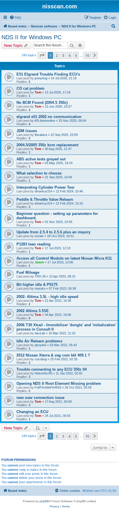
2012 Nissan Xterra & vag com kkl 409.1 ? (53, 355)
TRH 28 (40, 276)
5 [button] (76, 55)
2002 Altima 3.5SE (32, 311)
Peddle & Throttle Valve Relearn (44, 199)
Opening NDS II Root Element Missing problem (58, 383)
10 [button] (87, 55)
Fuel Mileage (27, 272)
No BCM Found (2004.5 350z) (42, 102)
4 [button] (69, 55)
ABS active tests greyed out (41, 159)
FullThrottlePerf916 (48, 387)
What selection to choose (39, 173)
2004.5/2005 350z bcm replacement (47, 145)
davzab (40, 333)
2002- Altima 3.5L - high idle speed (47, 297)
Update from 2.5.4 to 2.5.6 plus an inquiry (53, 232)
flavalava (41, 134)
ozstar (39, 236)
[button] (42, 55)
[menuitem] (15, 17)
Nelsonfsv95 (43, 373)
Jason (39, 262)
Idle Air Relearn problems (39, 341)
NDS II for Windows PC (31, 37)
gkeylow (40, 345)
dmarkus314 (43, 191)
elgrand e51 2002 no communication (48, 117)
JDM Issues (26, 131)
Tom (38, 92)
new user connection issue (40, 397)
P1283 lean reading (33, 244)
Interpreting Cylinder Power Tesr (45, 187)
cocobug (41, 359)
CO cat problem (30, 88)
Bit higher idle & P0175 (36, 284)
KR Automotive (45, 120)
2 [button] (57, 55)
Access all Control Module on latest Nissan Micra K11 (64, 258)
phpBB (44, 501)
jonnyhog (41, 78)
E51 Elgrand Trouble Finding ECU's (48, 74)
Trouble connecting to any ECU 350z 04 (51, 369)
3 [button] (63, 55)
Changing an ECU (32, 412)
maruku (40, 288)
